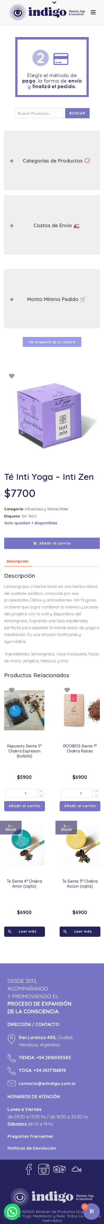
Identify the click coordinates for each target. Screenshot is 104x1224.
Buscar (77, 113)
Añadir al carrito (55, 543)
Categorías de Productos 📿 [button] (56, 161)
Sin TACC (29, 516)
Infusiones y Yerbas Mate (46, 509)
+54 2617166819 (50, 1070)
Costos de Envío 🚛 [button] (57, 225)
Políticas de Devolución (31, 1148)
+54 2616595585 (53, 1057)
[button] (12, 1212)
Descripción (17, 561)
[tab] (17, 561)
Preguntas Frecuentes (30, 1136)
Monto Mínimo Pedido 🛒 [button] (56, 299)
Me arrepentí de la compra (52, 342)
